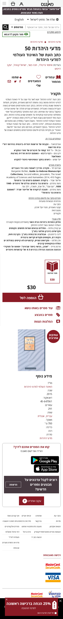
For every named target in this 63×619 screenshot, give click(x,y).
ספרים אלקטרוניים (12, 526)
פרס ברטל (27, 531)
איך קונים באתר (13, 515)
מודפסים (18, 27)
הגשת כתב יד (36, 537)
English (19, 19)
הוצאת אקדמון (55, 526)
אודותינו (38, 515)
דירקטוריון (38, 531)
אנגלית (41, 416)
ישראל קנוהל (20, 65)
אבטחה (16, 548)
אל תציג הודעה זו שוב (45, 612)
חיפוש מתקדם (54, 32)
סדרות (58, 521)
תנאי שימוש (26, 526)
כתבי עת (57, 515)
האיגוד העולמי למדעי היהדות (38, 386)
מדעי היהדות (46, 438)
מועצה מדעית (36, 526)
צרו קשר (38, 521)
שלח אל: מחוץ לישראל (42, 19)
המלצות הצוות (43, 321)
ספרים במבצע (44, 315)
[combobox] (43, 27)
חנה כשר (32, 65)
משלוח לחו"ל (14, 537)
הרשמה (13, 484)
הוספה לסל (28, 297)
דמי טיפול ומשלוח (12, 531)
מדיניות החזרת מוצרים (10, 542)
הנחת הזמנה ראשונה (11, 521)
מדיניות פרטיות (25, 521)
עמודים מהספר (53, 79)
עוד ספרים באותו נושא (39, 308)
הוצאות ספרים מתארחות (51, 531)
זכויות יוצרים (26, 515)
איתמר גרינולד (45, 65)
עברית (49, 416)
